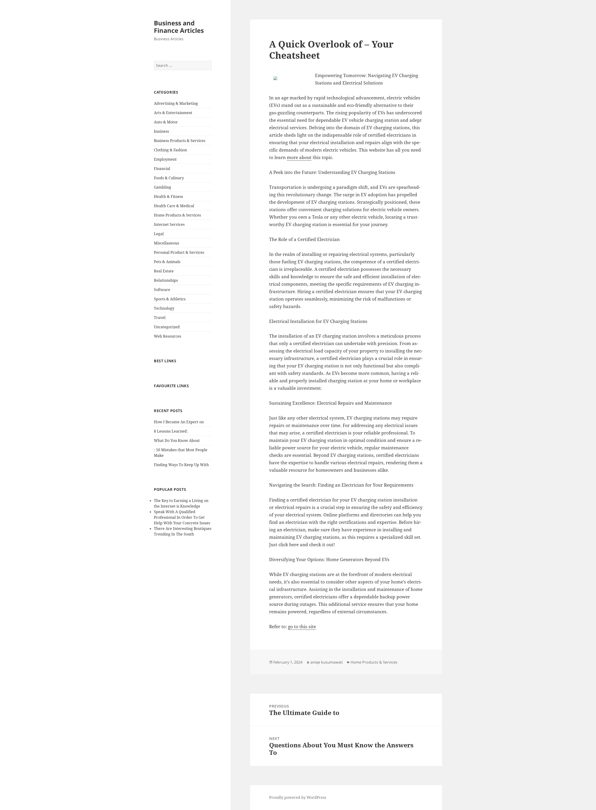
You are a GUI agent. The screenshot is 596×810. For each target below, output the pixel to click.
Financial (162, 168)
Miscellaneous (166, 243)
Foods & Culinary (169, 177)
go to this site (302, 627)
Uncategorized (167, 326)
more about (299, 157)
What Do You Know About (177, 440)
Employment (165, 159)
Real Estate (164, 271)
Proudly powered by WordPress (297, 797)
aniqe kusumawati (326, 662)
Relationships (166, 280)
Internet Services (169, 224)
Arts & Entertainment (173, 112)
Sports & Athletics (170, 299)
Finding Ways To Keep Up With (181, 464)
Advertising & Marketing (176, 103)
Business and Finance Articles (179, 27)
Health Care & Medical (174, 205)
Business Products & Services (179, 140)
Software (162, 289)
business (161, 131)
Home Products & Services (177, 215)
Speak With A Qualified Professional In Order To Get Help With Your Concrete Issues (182, 517)
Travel (160, 317)
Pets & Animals (167, 261)
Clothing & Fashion (170, 150)
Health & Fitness (168, 196)
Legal (159, 233)
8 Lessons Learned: (171, 431)
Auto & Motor (166, 122)
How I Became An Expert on (179, 421)
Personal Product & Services (179, 252)
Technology (164, 308)
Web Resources (167, 336)
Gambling (162, 187)
